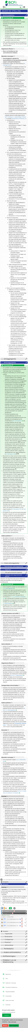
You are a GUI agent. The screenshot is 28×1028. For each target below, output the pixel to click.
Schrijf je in (6, 1015)
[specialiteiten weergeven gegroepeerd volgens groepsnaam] (5, 908)
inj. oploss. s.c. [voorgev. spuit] (7, 916)
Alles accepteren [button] (14, 1025)
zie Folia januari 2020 (10, 454)
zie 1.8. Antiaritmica (17, 420)
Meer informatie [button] (12, 1022)
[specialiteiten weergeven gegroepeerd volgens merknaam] (2, 908)
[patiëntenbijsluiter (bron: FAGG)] (5, 919)
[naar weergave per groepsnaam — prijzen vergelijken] (2, 919)
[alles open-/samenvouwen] (25, 911)
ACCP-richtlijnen (9, 117)
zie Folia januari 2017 (16, 509)
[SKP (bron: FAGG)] (4, 919)
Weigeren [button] (5, 1025)
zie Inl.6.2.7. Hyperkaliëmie (16, 675)
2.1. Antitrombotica (7, 603)
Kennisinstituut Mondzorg (18, 118)
